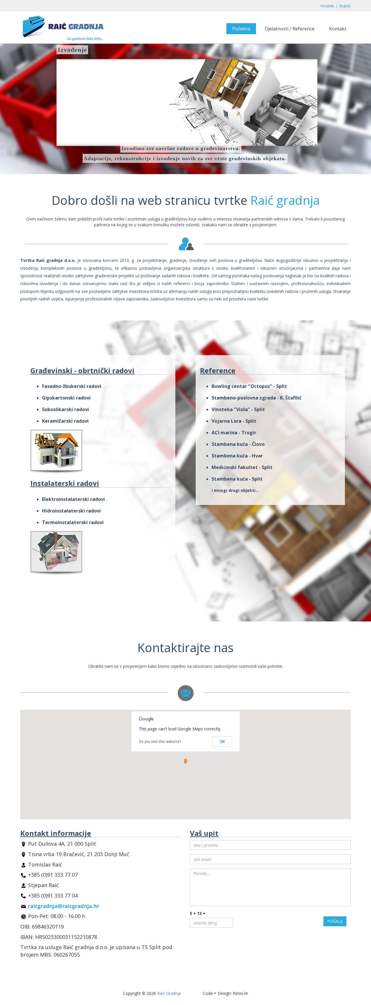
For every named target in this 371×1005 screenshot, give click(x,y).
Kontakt (337, 28)
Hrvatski (327, 5)
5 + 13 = (197, 913)
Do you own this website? (160, 742)
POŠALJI (335, 921)
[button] (185, 761)
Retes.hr (240, 993)
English (345, 5)
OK (222, 741)
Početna (241, 28)
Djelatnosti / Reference (289, 28)
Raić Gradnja (169, 993)
